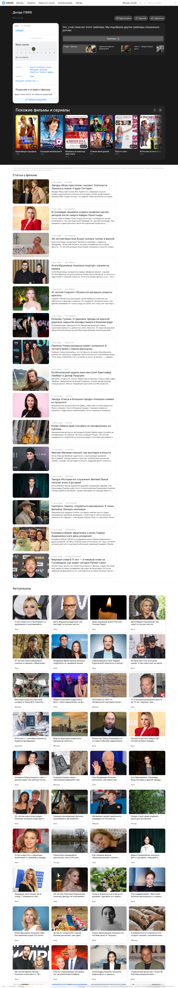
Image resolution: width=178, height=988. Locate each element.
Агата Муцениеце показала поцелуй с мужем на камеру (80, 267)
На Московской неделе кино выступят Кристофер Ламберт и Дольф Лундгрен (81, 374)
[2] (22, 53)
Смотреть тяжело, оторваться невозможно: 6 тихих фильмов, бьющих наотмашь (82, 508)
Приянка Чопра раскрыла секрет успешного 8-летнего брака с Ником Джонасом (79, 347)
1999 (16, 26)
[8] (46, 53)
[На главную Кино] (9, 3)
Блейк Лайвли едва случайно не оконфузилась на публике (81, 427)
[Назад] (155, 110)
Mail (3, 986)
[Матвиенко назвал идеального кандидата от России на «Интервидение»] (108, 808)
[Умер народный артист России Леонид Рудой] (108, 613)
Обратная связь (168, 986)
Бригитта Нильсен (38, 67)
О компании (11, 986)
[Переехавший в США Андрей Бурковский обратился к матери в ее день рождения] (108, 652)
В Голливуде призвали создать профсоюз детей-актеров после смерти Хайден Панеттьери (80, 214)
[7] (42, 53)
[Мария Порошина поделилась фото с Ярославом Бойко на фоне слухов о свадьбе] (69, 691)
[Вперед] (160, 110)
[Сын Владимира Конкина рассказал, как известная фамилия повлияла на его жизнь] (108, 769)
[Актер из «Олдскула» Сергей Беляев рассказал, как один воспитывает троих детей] (69, 924)
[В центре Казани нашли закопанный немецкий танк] (69, 769)
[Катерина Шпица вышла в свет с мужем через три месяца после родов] (31, 769)
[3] (26, 53)
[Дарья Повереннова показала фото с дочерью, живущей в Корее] (147, 847)
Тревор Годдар (46, 72)
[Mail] (3, 3)
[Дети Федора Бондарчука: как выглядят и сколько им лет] (69, 613)
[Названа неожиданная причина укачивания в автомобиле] (69, 808)
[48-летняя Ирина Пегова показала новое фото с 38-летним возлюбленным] (31, 963)
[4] (30, 53)
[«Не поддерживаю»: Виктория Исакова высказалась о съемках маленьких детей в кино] (147, 885)
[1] (18, 53)
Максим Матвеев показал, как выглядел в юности (81, 452)
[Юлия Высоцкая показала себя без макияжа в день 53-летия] (31, 924)
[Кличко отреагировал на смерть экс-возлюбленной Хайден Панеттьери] (69, 963)
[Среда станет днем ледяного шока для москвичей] (147, 808)
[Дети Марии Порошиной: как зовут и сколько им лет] (147, 613)
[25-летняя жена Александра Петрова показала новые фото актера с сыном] (31, 808)
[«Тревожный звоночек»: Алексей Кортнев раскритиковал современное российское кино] (147, 963)
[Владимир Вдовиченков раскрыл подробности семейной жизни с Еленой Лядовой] (69, 652)
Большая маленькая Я (51, 151)
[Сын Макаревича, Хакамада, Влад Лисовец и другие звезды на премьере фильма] (147, 769)
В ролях (19, 67)
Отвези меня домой (99, 151)
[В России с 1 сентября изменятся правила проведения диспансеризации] (31, 730)
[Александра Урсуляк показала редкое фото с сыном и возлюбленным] (108, 963)
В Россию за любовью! (151, 151)
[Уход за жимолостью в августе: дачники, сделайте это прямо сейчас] (108, 885)
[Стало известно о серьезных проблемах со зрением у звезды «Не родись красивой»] (31, 847)
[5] (34, 53)
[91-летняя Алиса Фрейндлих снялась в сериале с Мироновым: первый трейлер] (31, 652)
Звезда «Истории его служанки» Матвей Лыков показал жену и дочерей (79, 481)
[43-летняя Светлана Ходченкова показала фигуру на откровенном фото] (69, 885)
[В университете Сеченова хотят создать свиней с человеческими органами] (147, 924)
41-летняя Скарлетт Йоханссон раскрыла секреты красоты (81, 294)
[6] (38, 53)
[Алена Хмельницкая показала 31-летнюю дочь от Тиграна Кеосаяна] (108, 924)
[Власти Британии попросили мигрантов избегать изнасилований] (69, 730)
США (32, 76)
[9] (50, 53)
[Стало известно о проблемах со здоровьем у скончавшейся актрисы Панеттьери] (31, 613)
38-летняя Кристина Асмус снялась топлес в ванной (82, 238)
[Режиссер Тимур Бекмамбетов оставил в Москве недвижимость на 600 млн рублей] (108, 730)
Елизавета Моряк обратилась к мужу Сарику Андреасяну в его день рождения (78, 534)
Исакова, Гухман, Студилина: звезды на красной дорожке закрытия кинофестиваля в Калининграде (82, 321)
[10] (54, 53)
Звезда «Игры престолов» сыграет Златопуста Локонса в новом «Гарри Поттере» (79, 187)
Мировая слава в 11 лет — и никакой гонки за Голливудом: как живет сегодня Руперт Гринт (78, 561)
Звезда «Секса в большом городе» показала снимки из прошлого (82, 401)
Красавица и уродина (26, 151)
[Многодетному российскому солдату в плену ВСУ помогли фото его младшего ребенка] (31, 691)
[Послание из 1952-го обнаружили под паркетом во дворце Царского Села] (108, 691)
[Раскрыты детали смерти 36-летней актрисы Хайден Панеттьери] (147, 730)
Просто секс (121, 151)
